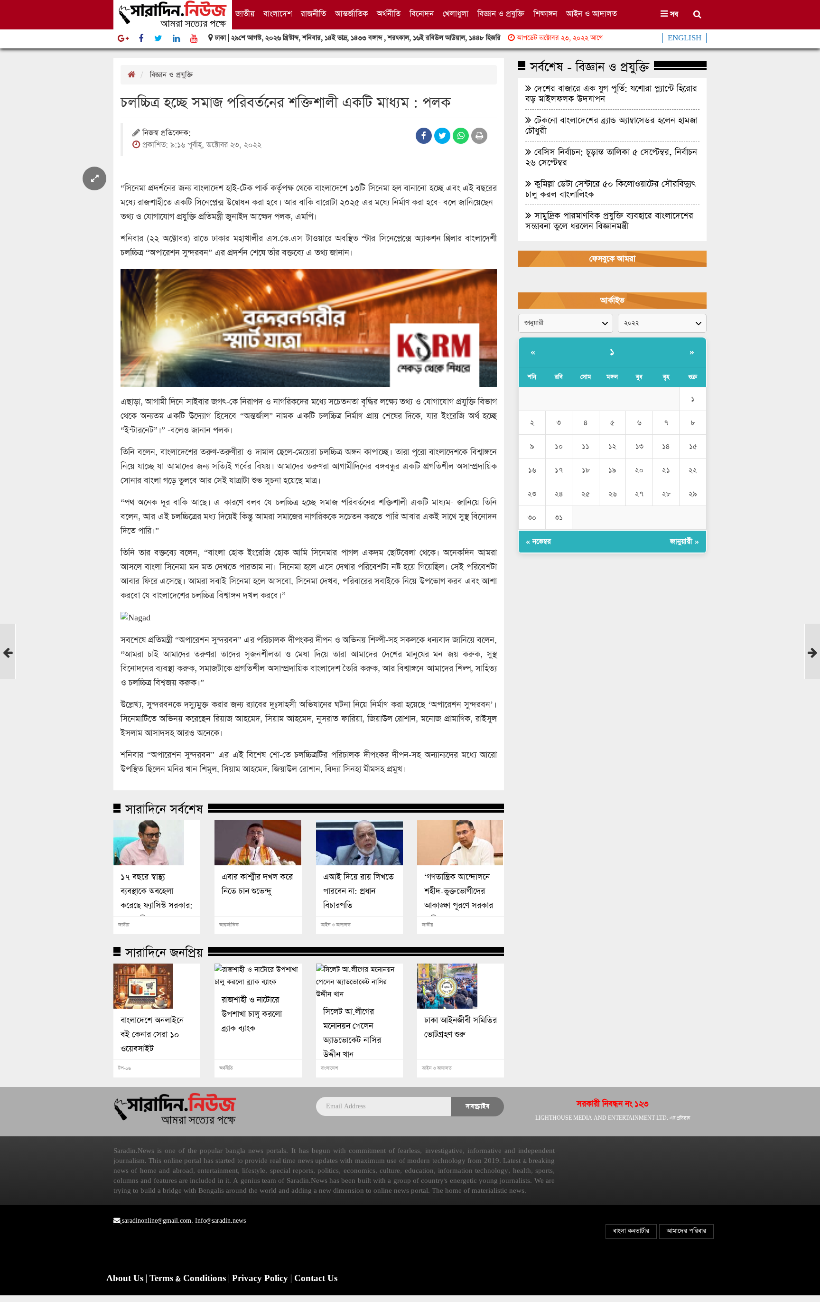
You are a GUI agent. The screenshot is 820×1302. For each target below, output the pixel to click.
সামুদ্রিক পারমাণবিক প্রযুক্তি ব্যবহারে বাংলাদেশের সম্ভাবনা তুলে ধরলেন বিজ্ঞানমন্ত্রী (609, 221)
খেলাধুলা (455, 14)
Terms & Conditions (188, 1279)
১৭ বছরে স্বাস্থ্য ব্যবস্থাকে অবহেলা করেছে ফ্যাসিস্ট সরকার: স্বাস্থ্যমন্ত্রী (157, 898)
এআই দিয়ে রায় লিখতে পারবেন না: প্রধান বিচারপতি (358, 891)
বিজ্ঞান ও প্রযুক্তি (500, 14)
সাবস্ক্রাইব (477, 1106)
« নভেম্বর (538, 541)
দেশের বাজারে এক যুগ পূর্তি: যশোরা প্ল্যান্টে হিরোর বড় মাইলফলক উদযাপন (611, 93)
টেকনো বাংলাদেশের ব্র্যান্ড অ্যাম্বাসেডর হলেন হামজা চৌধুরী (611, 125)
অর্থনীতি (389, 14)
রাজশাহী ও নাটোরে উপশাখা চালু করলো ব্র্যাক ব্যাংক (252, 1014)
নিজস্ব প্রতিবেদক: (166, 133)
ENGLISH (684, 38)
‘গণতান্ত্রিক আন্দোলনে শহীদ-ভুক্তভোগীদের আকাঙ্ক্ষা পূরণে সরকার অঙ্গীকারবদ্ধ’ (458, 898)
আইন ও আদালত (591, 14)
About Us (126, 1279)
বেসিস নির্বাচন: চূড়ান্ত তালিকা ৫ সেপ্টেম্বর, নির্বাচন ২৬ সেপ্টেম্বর (611, 157)
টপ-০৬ (124, 1068)
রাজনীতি (313, 14)
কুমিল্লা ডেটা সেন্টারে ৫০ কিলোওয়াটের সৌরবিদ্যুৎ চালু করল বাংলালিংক (610, 189)
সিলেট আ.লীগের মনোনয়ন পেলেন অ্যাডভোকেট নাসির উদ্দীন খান (352, 1033)
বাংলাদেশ (277, 14)
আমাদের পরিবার (686, 1231)
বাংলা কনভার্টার (631, 1231)
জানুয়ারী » (684, 541)
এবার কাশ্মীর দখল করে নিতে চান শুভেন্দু (257, 884)
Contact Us (315, 1279)
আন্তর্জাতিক (351, 14)
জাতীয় (244, 14)
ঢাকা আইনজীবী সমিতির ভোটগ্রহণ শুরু (460, 1027)
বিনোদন (422, 14)
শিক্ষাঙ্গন (545, 14)
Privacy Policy (261, 1279)
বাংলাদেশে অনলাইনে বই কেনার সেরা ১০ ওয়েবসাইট (152, 1035)
